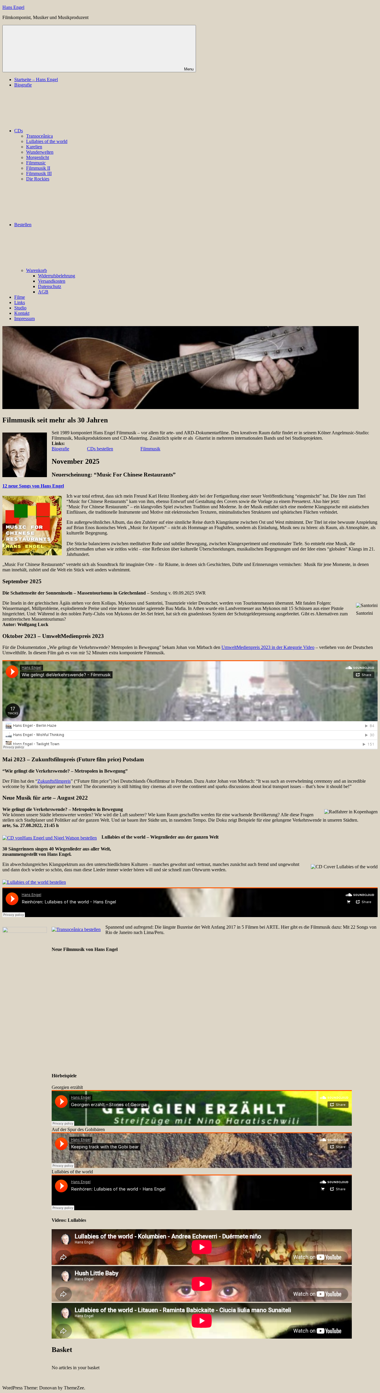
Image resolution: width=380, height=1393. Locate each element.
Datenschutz (49, 286)
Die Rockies (37, 178)
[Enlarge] (370, 611)
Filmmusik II (38, 168)
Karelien (34, 146)
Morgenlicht (37, 157)
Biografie (23, 84)
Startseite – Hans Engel (36, 79)
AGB (43, 291)
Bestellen (22, 224)
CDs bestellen (100, 448)
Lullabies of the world (46, 141)
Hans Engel (13, 7)
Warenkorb (36, 270)
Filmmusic (36, 162)
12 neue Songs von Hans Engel (33, 485)
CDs (18, 130)
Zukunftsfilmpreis (54, 781)
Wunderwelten (39, 152)
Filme (19, 297)
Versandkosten (51, 281)
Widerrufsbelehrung (56, 275)
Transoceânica (39, 136)
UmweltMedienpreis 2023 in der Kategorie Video (267, 647)
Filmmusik (150, 448)
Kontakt (21, 313)
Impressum (24, 318)
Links (19, 302)
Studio (20, 307)
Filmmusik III (39, 173)
